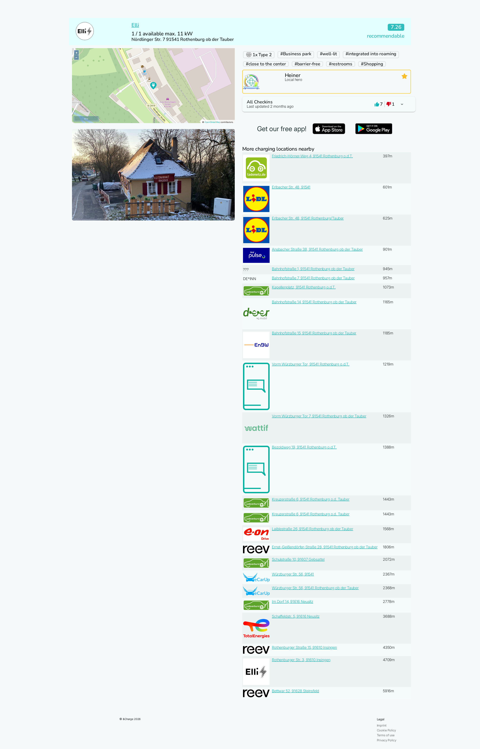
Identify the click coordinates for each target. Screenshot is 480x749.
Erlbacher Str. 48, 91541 (291, 187)
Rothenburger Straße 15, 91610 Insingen (304, 647)
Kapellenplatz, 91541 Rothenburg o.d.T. (304, 287)
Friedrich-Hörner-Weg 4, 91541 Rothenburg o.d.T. (312, 156)
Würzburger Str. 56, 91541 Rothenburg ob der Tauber (315, 588)
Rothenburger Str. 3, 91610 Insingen (301, 660)
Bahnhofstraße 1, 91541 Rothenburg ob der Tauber (313, 269)
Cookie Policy (386, 730)
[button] (326, 104)
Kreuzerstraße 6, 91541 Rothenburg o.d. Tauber (311, 499)
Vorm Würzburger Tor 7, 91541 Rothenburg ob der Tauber (319, 416)
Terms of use (385, 735)
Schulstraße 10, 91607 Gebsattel (298, 559)
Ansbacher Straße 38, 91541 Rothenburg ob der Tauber (317, 249)
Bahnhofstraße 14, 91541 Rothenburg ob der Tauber (314, 302)
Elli (135, 25)
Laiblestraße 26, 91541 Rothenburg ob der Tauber (312, 529)
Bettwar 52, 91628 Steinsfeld (295, 691)
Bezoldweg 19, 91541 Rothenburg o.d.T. (304, 447)
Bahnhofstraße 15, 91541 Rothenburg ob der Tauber (314, 333)
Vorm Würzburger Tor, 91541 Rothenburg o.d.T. (310, 364)
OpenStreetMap (212, 122)
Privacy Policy (386, 740)
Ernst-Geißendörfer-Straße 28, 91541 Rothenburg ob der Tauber (324, 547)
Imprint (381, 725)
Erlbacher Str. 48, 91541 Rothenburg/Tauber (308, 218)
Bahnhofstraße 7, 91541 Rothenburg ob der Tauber (313, 278)
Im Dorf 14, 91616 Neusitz (292, 601)
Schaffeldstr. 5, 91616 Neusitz (296, 616)
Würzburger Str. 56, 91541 (293, 574)
